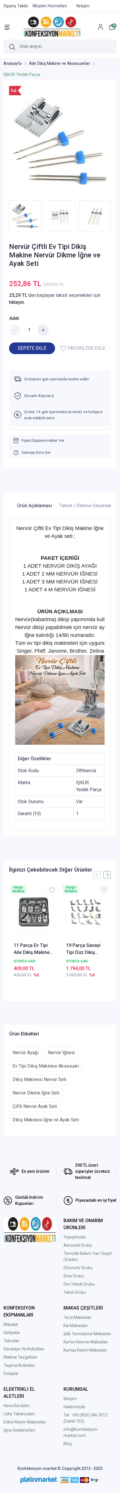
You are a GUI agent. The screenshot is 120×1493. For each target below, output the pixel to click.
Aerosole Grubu (77, 1245)
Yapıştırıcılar (74, 1237)
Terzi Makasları (77, 1317)
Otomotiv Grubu (78, 1267)
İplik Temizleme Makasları (87, 1333)
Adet (14, 318)
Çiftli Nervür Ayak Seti (35, 1106)
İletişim (70, 1398)
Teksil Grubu (74, 1292)
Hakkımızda (74, 1406)
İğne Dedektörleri (19, 1430)
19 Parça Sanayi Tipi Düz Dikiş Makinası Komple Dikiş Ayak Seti (84, 949)
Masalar (10, 1324)
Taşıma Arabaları (19, 1365)
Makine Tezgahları (20, 1357)
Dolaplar (11, 1373)
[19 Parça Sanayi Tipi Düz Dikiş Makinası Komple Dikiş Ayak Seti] (86, 913)
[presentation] (5, 216)
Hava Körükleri (16, 1405)
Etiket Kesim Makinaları (24, 1422)
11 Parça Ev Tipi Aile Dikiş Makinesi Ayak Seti (33, 949)
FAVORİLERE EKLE (86, 348)
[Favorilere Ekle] (52, 890)
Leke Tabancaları (19, 1413)
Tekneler (11, 1340)
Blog (67, 1443)
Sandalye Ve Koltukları (23, 1349)
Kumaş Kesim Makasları (85, 1350)
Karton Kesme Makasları (85, 1342)
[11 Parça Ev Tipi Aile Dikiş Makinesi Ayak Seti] (34, 913)
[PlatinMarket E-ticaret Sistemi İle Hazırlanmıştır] (38, 1480)
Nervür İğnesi (61, 1052)
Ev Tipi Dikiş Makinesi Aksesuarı (46, 1066)
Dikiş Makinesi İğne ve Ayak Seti (46, 1120)
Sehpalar (11, 1332)
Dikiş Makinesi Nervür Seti (39, 1079)
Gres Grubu (73, 1276)
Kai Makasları (75, 1325)
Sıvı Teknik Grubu (79, 1284)
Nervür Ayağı (25, 1052)
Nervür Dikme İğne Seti (36, 1093)
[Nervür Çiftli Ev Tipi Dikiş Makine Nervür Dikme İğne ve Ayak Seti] (60, 142)
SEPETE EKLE (32, 348)
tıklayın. (17, 302)
